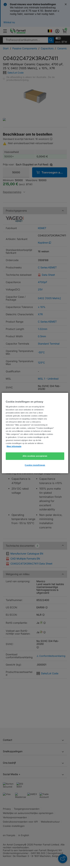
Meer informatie (14, 446)
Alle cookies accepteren (35, 456)
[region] (35, 433)
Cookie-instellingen (35, 465)
